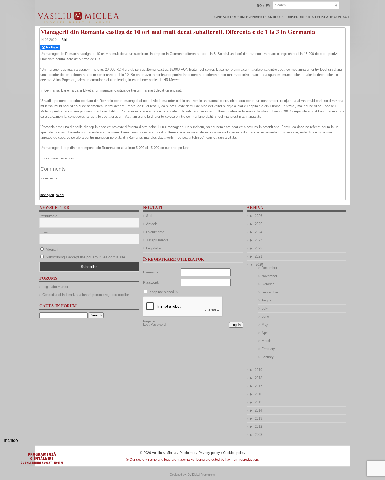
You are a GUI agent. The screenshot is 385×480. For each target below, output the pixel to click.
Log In (236, 325)
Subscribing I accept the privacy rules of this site (85, 257)
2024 (258, 232)
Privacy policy (209, 453)
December (269, 268)
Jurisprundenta (299, 17)
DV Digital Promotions (201, 474)
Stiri (241, 17)
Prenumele (48, 216)
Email (43, 232)
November (269, 276)
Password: (151, 282)
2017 (258, 386)
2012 (258, 426)
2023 (258, 240)
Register (149, 321)
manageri (47, 195)
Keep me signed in (163, 292)
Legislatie (324, 17)
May (265, 325)
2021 (258, 256)
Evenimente (256, 17)
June (265, 316)
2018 (258, 378)
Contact (341, 17)
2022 (258, 248)
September (270, 292)
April (265, 333)
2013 (258, 418)
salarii (60, 195)
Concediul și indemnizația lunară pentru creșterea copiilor (85, 295)
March (266, 341)
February (268, 349)
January (268, 357)
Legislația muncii (55, 287)
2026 (258, 216)
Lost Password (154, 324)
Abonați (51, 249)
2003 (258, 435)
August (267, 300)
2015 (258, 402)
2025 (258, 224)
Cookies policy (234, 453)
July (265, 308)
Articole (276, 17)
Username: (151, 272)
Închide (11, 440)
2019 (258, 370)
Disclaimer (187, 453)
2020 (259, 264)
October (268, 284)
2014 (258, 410)
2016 (258, 394)
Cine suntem (225, 17)
